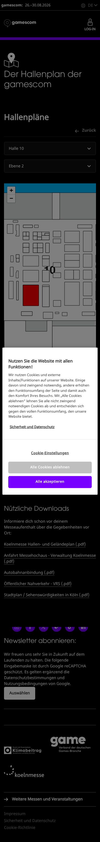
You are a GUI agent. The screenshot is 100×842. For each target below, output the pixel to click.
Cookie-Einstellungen (50, 453)
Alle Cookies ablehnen (50, 467)
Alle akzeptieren (50, 481)
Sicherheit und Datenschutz (32, 427)
